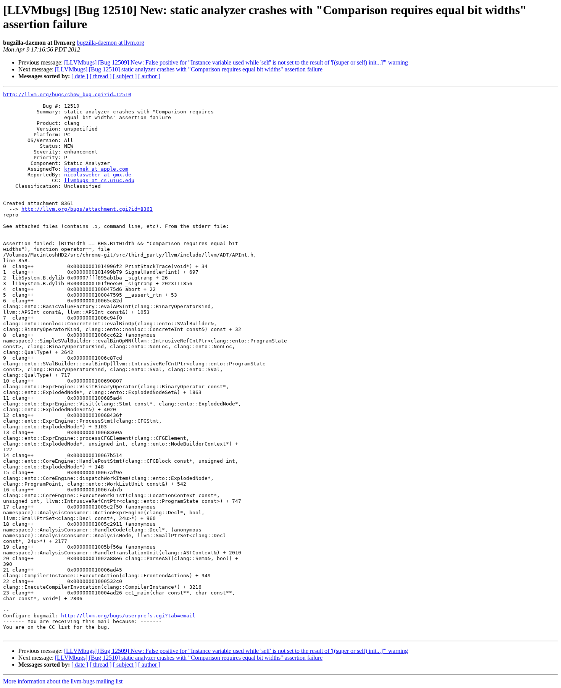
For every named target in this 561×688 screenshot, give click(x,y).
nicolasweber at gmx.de (97, 175)
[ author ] (149, 76)
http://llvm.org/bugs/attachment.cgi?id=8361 (87, 209)
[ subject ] (125, 76)
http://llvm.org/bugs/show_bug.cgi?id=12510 (67, 94)
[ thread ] (100, 76)
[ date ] (79, 76)
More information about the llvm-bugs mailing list (63, 681)
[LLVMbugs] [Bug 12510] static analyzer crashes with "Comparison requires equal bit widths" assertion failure (188, 69)
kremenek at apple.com (96, 169)
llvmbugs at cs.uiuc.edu (99, 180)
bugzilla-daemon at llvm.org (110, 42)
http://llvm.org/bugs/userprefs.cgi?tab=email (128, 616)
